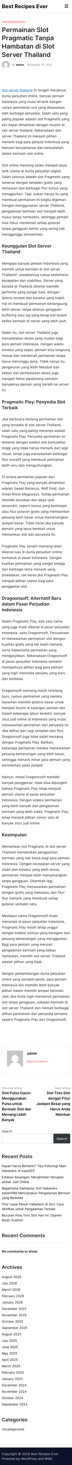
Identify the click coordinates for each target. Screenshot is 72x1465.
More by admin (37, 1061)
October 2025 (12, 1321)
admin (20, 64)
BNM (48, 1459)
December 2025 (14, 1309)
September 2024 (14, 1404)
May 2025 (9, 1353)
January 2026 (12, 1302)
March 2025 (11, 1366)
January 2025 (12, 1379)
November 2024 (14, 1392)
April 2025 (10, 1360)
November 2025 (14, 1315)
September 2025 (14, 1328)
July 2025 (9, 1341)
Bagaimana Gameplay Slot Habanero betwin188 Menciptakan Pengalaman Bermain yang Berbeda (36, 1193)
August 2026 (11, 1277)
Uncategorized (13, 21)
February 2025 (13, 1372)
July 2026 (9, 1283)
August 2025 (11, 1334)
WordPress (29, 1459)
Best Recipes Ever (25, 6)
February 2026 (13, 1296)
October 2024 (12, 1398)
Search (7, 1131)
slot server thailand (17, 90)
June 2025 (10, 1347)
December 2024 (14, 1385)
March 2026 (11, 1290)
